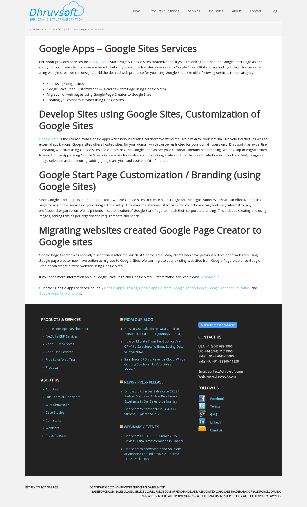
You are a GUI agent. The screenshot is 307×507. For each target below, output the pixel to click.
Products (52, 367)
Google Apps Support (190, 288)
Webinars (52, 428)
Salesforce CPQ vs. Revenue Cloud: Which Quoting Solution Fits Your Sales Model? (154, 364)
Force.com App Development (67, 329)
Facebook (217, 399)
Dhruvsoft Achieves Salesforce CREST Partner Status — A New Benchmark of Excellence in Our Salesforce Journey (153, 396)
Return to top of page (41, 487)
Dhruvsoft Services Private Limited (57, 11)
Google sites (49, 139)
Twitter (215, 406)
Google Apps (99, 61)
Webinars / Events (141, 426)
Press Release (56, 435)
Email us (216, 430)
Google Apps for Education (229, 288)
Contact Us (54, 420)
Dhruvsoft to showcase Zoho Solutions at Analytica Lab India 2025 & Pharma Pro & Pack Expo (153, 454)
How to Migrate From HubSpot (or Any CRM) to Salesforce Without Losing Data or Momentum (154, 346)
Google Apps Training (120, 288)
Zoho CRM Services (60, 344)
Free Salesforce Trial (61, 359)
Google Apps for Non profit (60, 293)
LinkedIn (216, 422)
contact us (211, 277)
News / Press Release (143, 382)
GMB (214, 414)
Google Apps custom (155, 288)
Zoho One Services (59, 352)
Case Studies (55, 412)
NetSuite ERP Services (62, 336)
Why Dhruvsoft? (57, 405)
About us (52, 389)
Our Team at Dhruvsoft (63, 397)
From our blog (138, 319)
